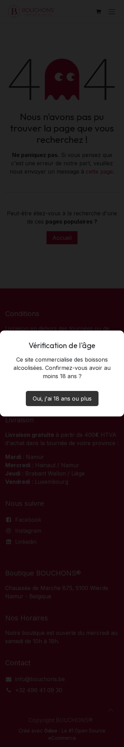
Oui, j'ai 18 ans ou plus (62, 398)
